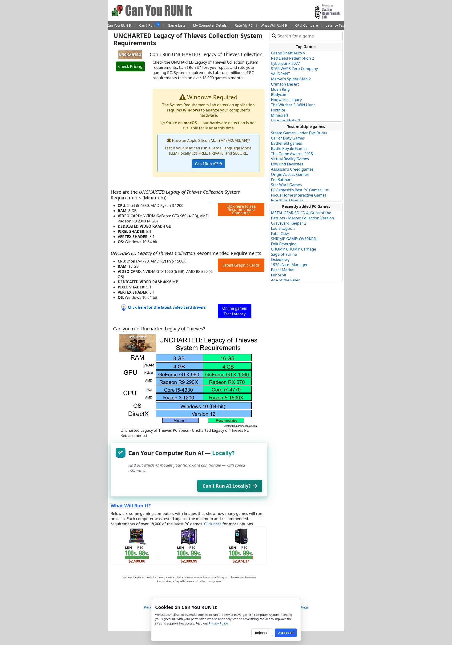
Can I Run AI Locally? (226, 486)
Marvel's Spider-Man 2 (291, 79)
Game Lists (176, 25)
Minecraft (279, 115)
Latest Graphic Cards (241, 265)
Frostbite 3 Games (287, 200)
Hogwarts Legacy (286, 99)
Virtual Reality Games (290, 158)
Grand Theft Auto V (288, 53)
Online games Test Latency (234, 311)
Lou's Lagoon (283, 228)
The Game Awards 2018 (292, 153)
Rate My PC (244, 25)
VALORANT (280, 73)
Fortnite (278, 110)
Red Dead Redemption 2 (292, 58)
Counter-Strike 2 (285, 120)
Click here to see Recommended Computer (241, 209)
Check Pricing (130, 66)
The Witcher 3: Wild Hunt (293, 104)
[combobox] (309, 36)
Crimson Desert (285, 84)
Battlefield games (286, 143)
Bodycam (279, 94)
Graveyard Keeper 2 (288, 223)
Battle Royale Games (289, 148)
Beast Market (283, 269)
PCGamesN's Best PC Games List (300, 190)
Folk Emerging (284, 243)
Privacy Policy (218, 623)
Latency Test (335, 25)
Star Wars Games (286, 184)
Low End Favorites (287, 164)
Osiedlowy (280, 259)
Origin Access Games (290, 174)
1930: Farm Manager (289, 264)
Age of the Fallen (286, 280)
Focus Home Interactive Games (299, 195)
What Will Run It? (131, 505)
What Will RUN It (274, 25)
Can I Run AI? (207, 163)
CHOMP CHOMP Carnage (293, 249)
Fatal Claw (280, 233)
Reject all (262, 633)
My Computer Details (210, 25)
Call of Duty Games (288, 138)
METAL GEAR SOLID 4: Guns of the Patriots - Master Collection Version (302, 215)
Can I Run (149, 25)
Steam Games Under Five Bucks (299, 133)
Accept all (285, 633)
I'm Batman (281, 179)
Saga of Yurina (284, 254)
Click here (213, 523)
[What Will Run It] (137, 535)
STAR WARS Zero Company (294, 68)
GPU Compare (306, 25)
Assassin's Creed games (292, 169)
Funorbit (278, 275)
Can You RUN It (119, 25)
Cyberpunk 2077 (285, 63)
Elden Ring (280, 89)
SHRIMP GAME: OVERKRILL (295, 238)
